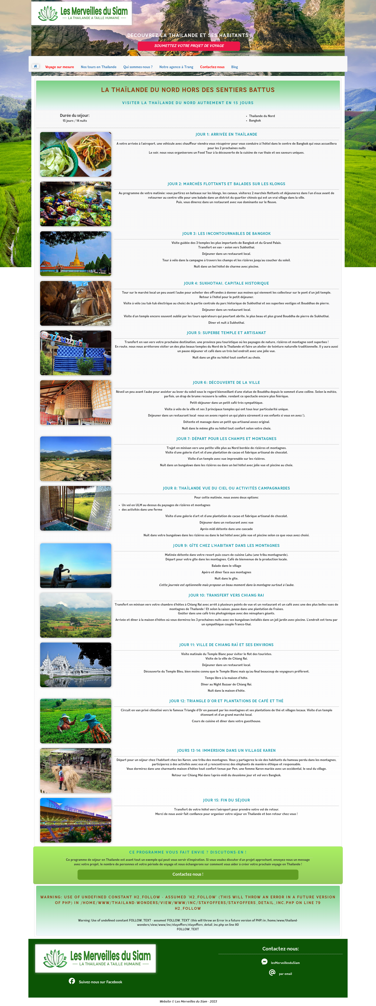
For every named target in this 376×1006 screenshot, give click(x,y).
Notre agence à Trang (176, 67)
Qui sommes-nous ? (138, 67)
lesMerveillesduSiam (285, 963)
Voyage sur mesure (59, 67)
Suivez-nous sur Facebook (100, 982)
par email (285, 974)
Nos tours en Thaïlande (99, 67)
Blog (234, 67)
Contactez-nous (212, 67)
